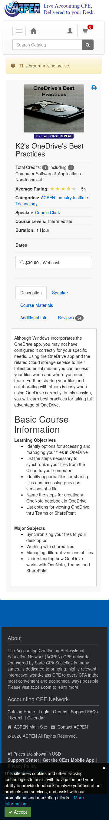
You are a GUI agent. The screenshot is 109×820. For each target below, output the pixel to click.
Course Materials (36, 305)
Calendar (36, 718)
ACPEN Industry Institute (64, 197)
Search (17, 718)
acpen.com (40, 687)
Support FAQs (84, 711)
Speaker (60, 293)
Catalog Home (21, 711)
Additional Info (34, 317)
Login (44, 711)
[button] (94, 87)
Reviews (69, 317)
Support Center (23, 760)
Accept (20, 812)
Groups (60, 711)
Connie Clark (47, 212)
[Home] (33, 30)
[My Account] (70, 30)
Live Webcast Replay (54, 136)
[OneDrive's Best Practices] (54, 108)
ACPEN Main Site (30, 727)
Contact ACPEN (73, 727)
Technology (26, 204)
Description (31, 293)
